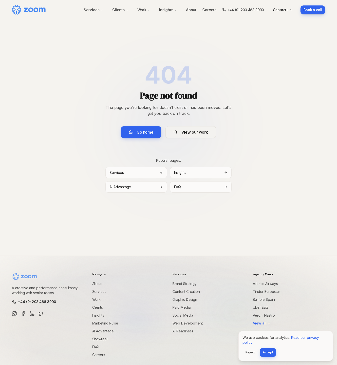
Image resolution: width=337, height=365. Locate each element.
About (191, 9)
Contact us (282, 10)
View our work (194, 132)
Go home (145, 132)
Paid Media (181, 307)
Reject (250, 352)
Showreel (100, 339)
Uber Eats (261, 307)
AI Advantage (120, 187)
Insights (166, 9)
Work (142, 9)
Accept (268, 352)
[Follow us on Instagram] (14, 313)
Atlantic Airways (265, 284)
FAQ (177, 187)
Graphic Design (184, 299)
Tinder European (266, 291)
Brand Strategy (184, 284)
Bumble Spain (264, 299)
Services (91, 9)
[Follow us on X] (40, 313)
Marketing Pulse (105, 323)
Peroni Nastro (264, 315)
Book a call (312, 10)
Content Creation (186, 291)
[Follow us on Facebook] (23, 313)
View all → (262, 323)
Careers (209, 9)
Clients (118, 9)
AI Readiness (182, 331)
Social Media (182, 315)
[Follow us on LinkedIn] (32, 313)
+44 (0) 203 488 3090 (245, 10)
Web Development (187, 323)
